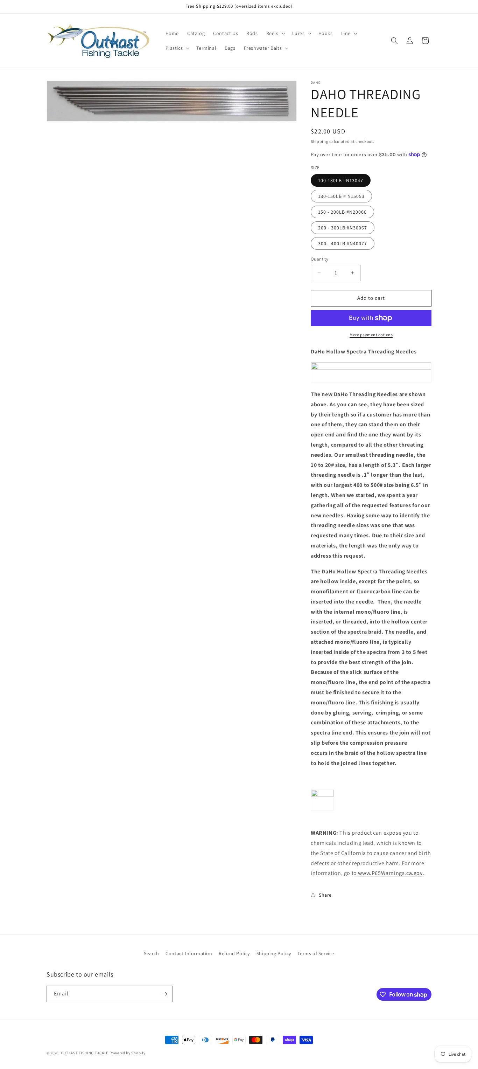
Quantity (319, 259)
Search (151, 953)
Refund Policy (234, 953)
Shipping (320, 141)
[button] (275, 33)
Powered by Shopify (128, 1052)
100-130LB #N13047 (340, 180)
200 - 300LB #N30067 (342, 228)
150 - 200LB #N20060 (342, 212)
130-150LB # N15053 (341, 196)
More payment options (371, 334)
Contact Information (189, 953)
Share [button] (325, 895)
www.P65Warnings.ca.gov (390, 873)
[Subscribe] (164, 994)
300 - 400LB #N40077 (342, 243)
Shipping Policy (273, 953)
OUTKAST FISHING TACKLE (84, 1052)
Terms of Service (315, 953)
